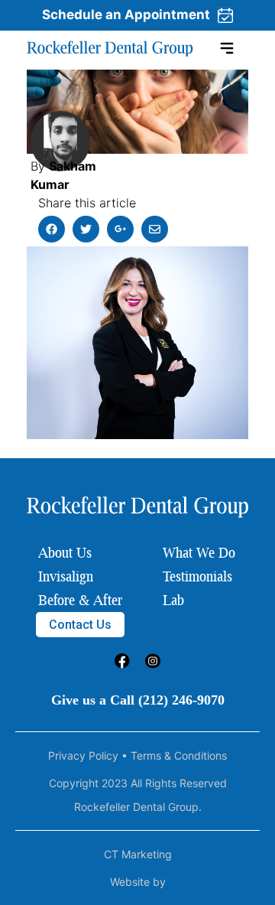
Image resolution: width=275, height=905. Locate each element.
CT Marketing (138, 854)
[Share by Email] (154, 229)
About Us (65, 552)
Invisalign (65, 576)
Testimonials (197, 576)
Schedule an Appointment (126, 14)
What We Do (199, 552)
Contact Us (80, 624)
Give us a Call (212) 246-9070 (138, 700)
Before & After (80, 599)
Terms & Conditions (179, 755)
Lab (173, 599)
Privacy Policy (83, 755)
